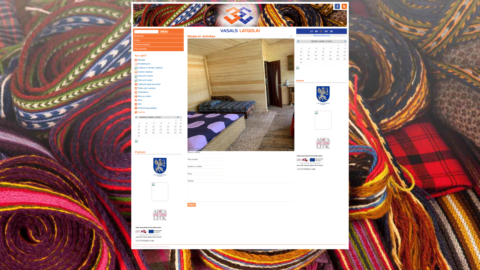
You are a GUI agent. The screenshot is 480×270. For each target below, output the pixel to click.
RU (326, 31)
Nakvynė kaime (145, 80)
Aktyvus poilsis (144, 96)
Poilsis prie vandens (147, 88)
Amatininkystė (143, 64)
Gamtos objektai (145, 72)
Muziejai (141, 60)
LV (311, 31)
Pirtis (140, 100)
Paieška (141, 112)
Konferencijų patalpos (147, 108)
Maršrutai (139, 36)
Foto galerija (140, 49)
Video (137, 40)
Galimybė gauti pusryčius (149, 84)
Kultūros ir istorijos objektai (150, 68)
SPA (139, 104)
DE (331, 31)
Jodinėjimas (143, 92)
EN (316, 31)
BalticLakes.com (322, 35)
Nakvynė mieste (145, 76)
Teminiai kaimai (142, 44)
